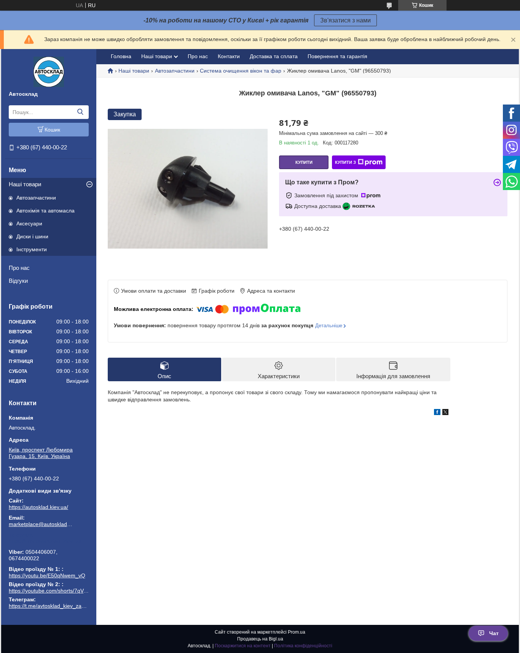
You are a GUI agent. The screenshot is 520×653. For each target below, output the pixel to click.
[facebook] (437, 413)
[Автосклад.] (48, 71)
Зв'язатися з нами (345, 20)
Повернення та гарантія (337, 56)
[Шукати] (80, 112)
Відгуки (18, 280)
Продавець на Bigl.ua (260, 639)
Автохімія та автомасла (45, 211)
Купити (304, 162)
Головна (121, 56)
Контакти (229, 56)
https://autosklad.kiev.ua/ (38, 507)
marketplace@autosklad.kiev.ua (41, 524)
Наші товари (25, 184)
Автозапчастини (36, 198)
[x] (445, 413)
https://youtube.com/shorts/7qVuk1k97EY (58, 591)
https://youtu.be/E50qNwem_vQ (47, 575)
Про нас (19, 268)
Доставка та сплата (274, 56)
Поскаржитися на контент (243, 645)
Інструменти (31, 249)
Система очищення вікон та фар (240, 70)
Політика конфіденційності (303, 645)
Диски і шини (32, 236)
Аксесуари (29, 223)
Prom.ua (296, 632)
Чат (494, 633)
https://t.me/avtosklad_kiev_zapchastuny (49, 541)
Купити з (345, 162)
